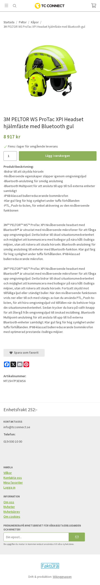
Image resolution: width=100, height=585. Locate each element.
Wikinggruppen (62, 577)
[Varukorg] (94, 5)
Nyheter (9, 507)
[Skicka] (77, 537)
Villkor (7, 473)
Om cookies (11, 516)
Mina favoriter (13, 482)
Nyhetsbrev (11, 512)
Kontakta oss (12, 478)
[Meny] (6, 5)
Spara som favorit (26, 353)
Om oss (8, 502)
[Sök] (14, 6)
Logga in (9, 487)
